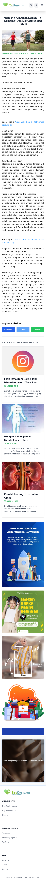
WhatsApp (38, 329)
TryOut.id (5, 842)
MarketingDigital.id (9, 838)
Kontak (5, 869)
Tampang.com (7, 833)
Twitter (23, 329)
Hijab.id (5, 815)
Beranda (5, 860)
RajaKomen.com (9, 811)
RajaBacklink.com (9, 806)
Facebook (8, 329)
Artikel (4, 865)
